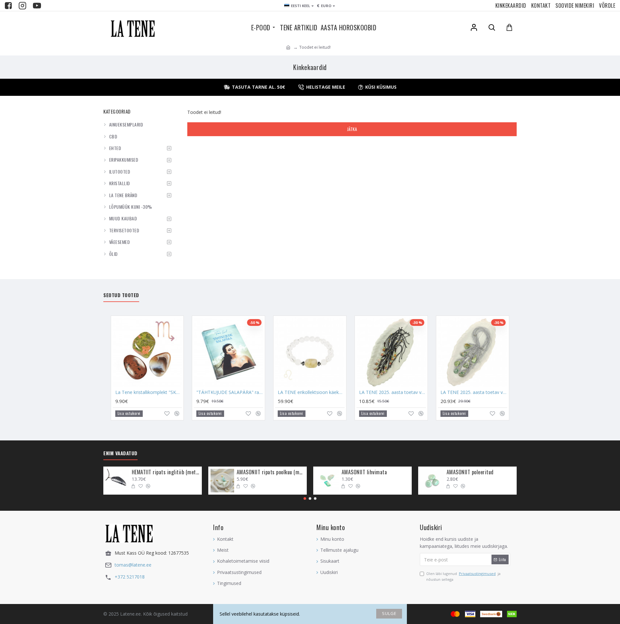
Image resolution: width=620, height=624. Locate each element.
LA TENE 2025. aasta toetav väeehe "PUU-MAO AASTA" (392, 392)
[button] (305, 498)
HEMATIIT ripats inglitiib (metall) (166, 472)
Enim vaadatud (120, 453)
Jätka (352, 129)
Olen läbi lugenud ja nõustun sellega (463, 576)
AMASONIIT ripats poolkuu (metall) (271, 472)
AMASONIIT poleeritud (470, 472)
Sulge (389, 613)
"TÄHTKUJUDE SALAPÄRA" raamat (229, 392)
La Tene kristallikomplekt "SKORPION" (148, 392)
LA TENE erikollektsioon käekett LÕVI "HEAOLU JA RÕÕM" (311, 392)
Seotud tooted (121, 295)
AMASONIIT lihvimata (364, 472)
